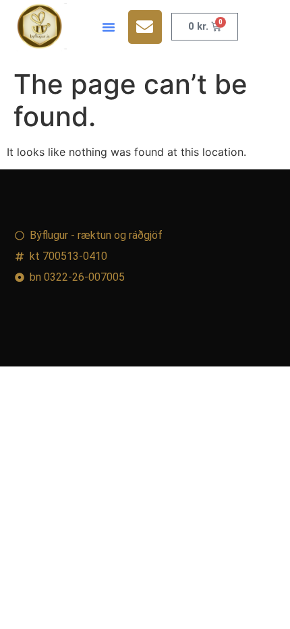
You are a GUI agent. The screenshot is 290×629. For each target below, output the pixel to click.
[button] (108, 27)
